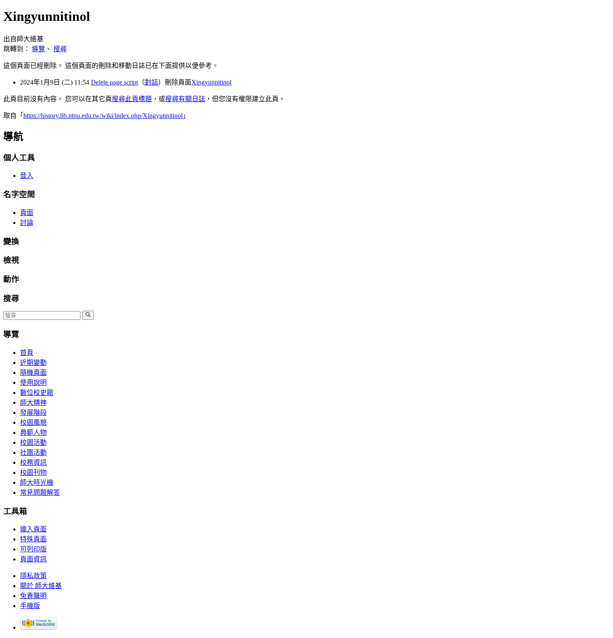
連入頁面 (33, 529)
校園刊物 (33, 472)
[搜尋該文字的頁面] (88, 315)
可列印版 (33, 549)
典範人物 (33, 432)
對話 (151, 82)
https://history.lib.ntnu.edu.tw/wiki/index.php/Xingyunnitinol (103, 115)
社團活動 (33, 452)
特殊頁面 (33, 539)
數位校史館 (36, 392)
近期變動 (33, 362)
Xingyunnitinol (211, 82)
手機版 (30, 605)
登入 (26, 175)
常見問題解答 (40, 492)
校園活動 (33, 442)
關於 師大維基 (41, 585)
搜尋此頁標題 (132, 98)
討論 (26, 222)
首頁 (26, 352)
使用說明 (33, 382)
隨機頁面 (33, 372)
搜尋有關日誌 (185, 98)
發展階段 (33, 412)
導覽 (38, 48)
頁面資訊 (33, 559)
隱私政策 (33, 575)
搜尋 (60, 48)
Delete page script (114, 82)
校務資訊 (33, 462)
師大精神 (33, 402)
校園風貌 (33, 422)
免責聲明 (33, 595)
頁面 (26, 212)
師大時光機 (36, 482)
